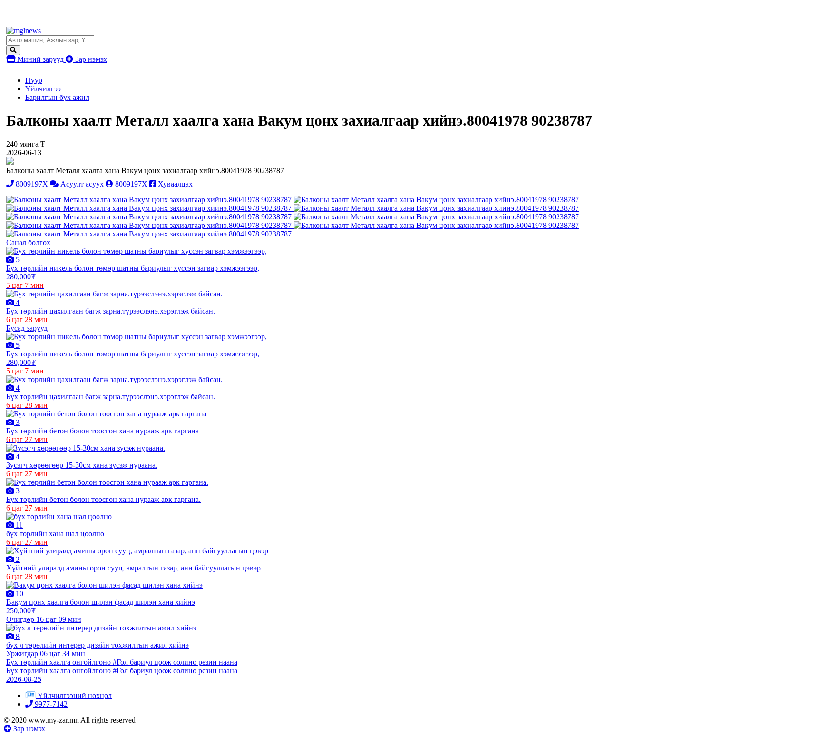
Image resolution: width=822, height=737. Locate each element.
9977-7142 (50, 704)
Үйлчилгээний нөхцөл (75, 695)
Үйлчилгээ (43, 89)
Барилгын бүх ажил (57, 97)
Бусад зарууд (27, 328)
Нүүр (33, 80)
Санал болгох (28, 242)
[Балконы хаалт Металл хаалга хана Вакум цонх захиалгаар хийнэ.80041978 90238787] (150, 200)
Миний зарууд (40, 59)
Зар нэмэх (90, 59)
